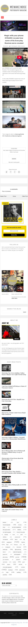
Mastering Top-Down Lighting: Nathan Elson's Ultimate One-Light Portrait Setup (14, 373)
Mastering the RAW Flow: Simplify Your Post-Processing (13, 400)
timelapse (10, 569)
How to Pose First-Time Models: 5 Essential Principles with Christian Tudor (13, 472)
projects (18, 559)
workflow (5, 574)
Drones (20, 524)
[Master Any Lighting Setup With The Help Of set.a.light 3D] (14, 25)
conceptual (5, 539)
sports (8, 564)
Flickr (4, 527)
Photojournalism (6, 529)
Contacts (14, 615)
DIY (16, 613)
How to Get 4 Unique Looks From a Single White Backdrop (14, 413)
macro (4, 552)
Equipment (10, 613)
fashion (23, 542)
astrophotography (7, 532)
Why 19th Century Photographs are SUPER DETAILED (14, 485)
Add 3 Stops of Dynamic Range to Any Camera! (12, 510)
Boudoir (4, 522)
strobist (23, 567)
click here (14, 298)
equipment (9, 542)
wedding (19, 572)
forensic (16, 544)
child (21, 534)
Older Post (25, 196)
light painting (18, 549)
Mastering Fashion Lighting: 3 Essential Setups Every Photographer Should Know (14, 438)
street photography (7, 567)
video (7, 572)
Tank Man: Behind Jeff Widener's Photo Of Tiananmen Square (14, 387)
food (7, 544)
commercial (17, 537)
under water (22, 569)
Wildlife (19, 529)
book (14, 534)
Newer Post (3, 196)
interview (19, 547)
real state (5, 562)
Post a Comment (6, 191)
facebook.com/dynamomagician (13, 136)
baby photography (21, 532)
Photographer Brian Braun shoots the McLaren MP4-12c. (12, 459)
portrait (17, 557)
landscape (5, 549)
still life (20, 564)
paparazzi (5, 554)
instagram (7, 547)
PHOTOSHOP (21, 613)
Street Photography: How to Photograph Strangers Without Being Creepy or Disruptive (13, 452)
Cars (18, 522)
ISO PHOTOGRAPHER (16, 527)
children (4, 537)
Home (14, 196)
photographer (17, 554)
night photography (17, 552)
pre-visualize (6, 559)
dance (16, 539)
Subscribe (14, 235)
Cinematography (6, 524)
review (14, 562)
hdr (24, 544)
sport (23, 562)
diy (24, 539)
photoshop (5, 557)
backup (6, 534)
